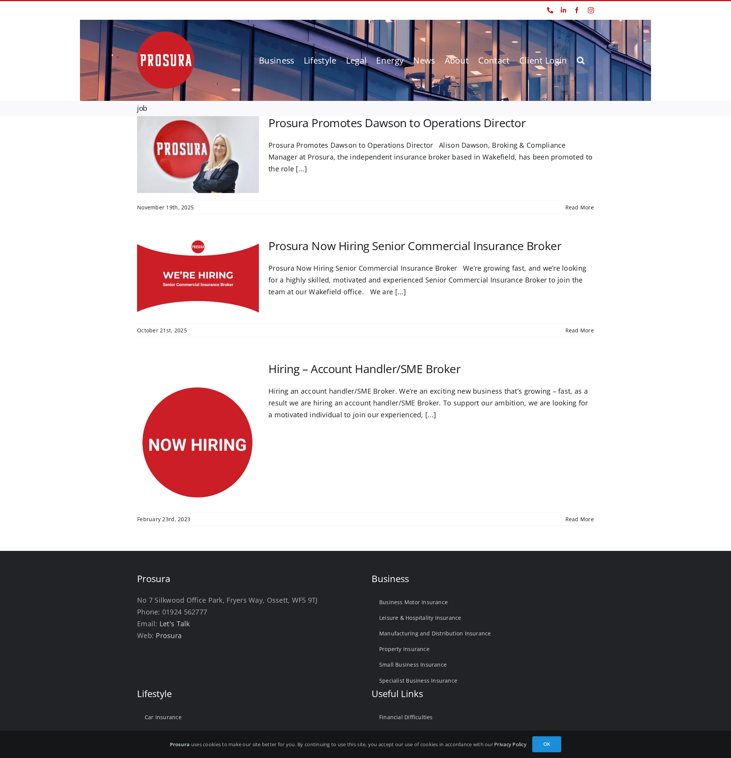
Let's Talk (175, 623)
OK (546, 743)
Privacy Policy (510, 744)
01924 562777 (153, 10)
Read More (579, 207)
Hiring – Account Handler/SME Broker (364, 369)
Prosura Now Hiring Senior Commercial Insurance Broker (414, 246)
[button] (580, 60)
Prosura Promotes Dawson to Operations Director (396, 123)
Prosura (169, 635)
